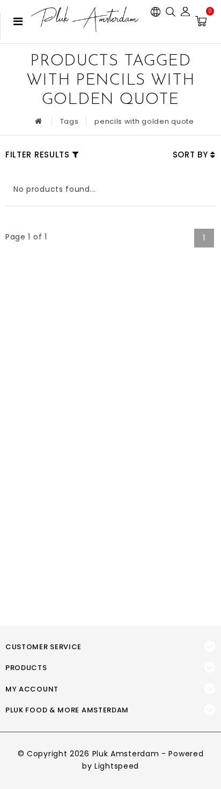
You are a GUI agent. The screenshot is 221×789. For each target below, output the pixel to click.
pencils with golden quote (144, 121)
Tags (69, 121)
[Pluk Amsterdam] (84, 19)
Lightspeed (116, 766)
